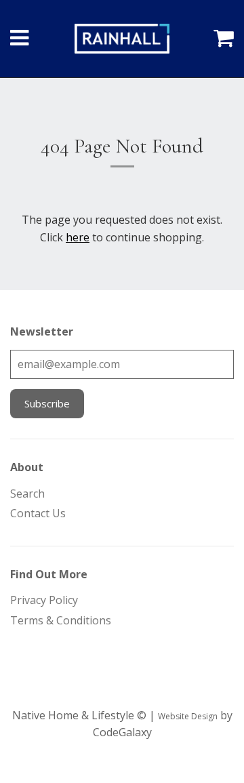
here (77, 237)
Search (27, 493)
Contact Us (38, 513)
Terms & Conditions (60, 620)
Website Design (188, 716)
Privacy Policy (44, 600)
